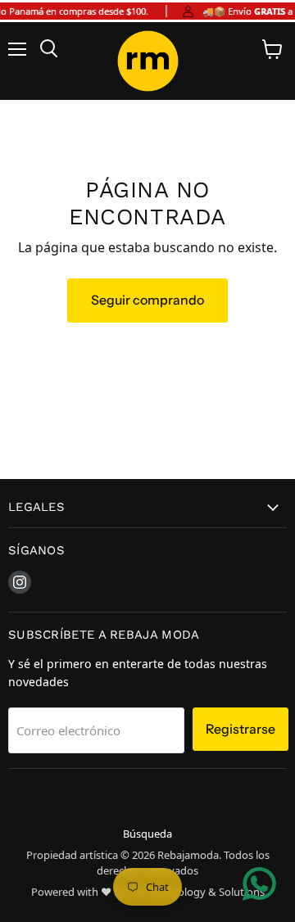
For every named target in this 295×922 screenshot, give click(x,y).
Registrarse (240, 729)
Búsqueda (147, 833)
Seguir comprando (147, 300)
